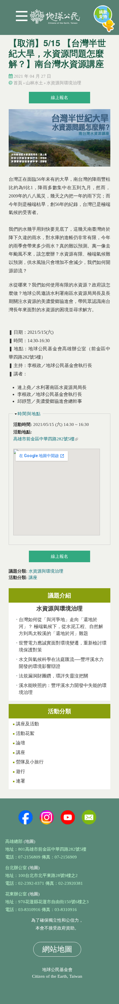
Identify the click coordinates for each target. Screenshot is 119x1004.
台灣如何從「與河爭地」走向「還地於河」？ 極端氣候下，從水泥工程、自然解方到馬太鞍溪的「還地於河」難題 (61, 626)
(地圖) (29, 841)
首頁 (18, 83)
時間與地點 (29, 413)
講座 (33, 577)
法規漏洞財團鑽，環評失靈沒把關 (53, 675)
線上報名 (59, 97)
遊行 (20, 771)
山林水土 (34, 83)
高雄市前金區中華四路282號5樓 (45, 439)
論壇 (20, 742)
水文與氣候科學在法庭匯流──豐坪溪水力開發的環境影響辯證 (61, 663)
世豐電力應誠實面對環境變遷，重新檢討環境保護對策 (63, 646)
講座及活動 (27, 723)
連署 (20, 780)
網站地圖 (57, 949)
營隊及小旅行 (30, 761)
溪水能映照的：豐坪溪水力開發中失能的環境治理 (63, 689)
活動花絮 (25, 733)
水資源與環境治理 (64, 83)
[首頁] (55, 14)
